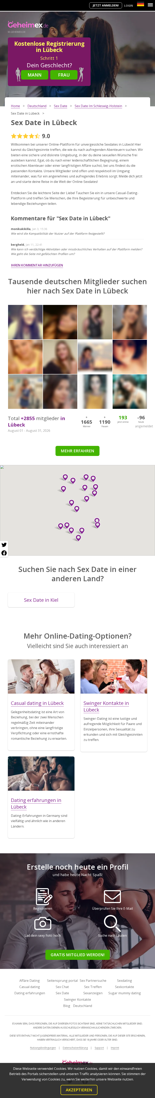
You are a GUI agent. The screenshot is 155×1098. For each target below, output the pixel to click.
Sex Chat (62, 987)
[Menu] (150, 4)
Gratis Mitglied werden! (78, 954)
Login (128, 5)
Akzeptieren (79, 1090)
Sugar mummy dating (124, 993)
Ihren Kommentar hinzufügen (37, 265)
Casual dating (29, 987)
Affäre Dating (29, 980)
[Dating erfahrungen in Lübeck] (41, 773)
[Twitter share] (4, 545)
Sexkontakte (124, 987)
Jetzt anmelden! (106, 5)
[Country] (140, 4)
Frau (64, 75)
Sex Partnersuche (93, 980)
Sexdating (124, 980)
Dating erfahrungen (29, 993)
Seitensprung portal (62, 980)
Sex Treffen (93, 987)
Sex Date (62, 993)
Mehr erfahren (77, 451)
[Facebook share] (4, 553)
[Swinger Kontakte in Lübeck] (114, 676)
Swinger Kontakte (77, 999)
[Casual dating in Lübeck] (41, 676)
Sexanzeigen (93, 993)
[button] (75, 509)
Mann (35, 75)
